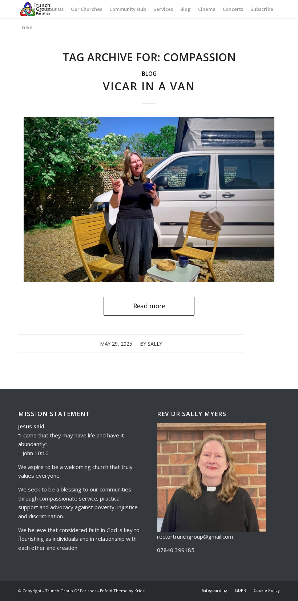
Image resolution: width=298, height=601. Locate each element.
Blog (149, 74)
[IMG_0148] (149, 199)
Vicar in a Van (149, 86)
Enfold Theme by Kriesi (122, 590)
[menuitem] (28, 9)
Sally (155, 343)
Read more (149, 306)
